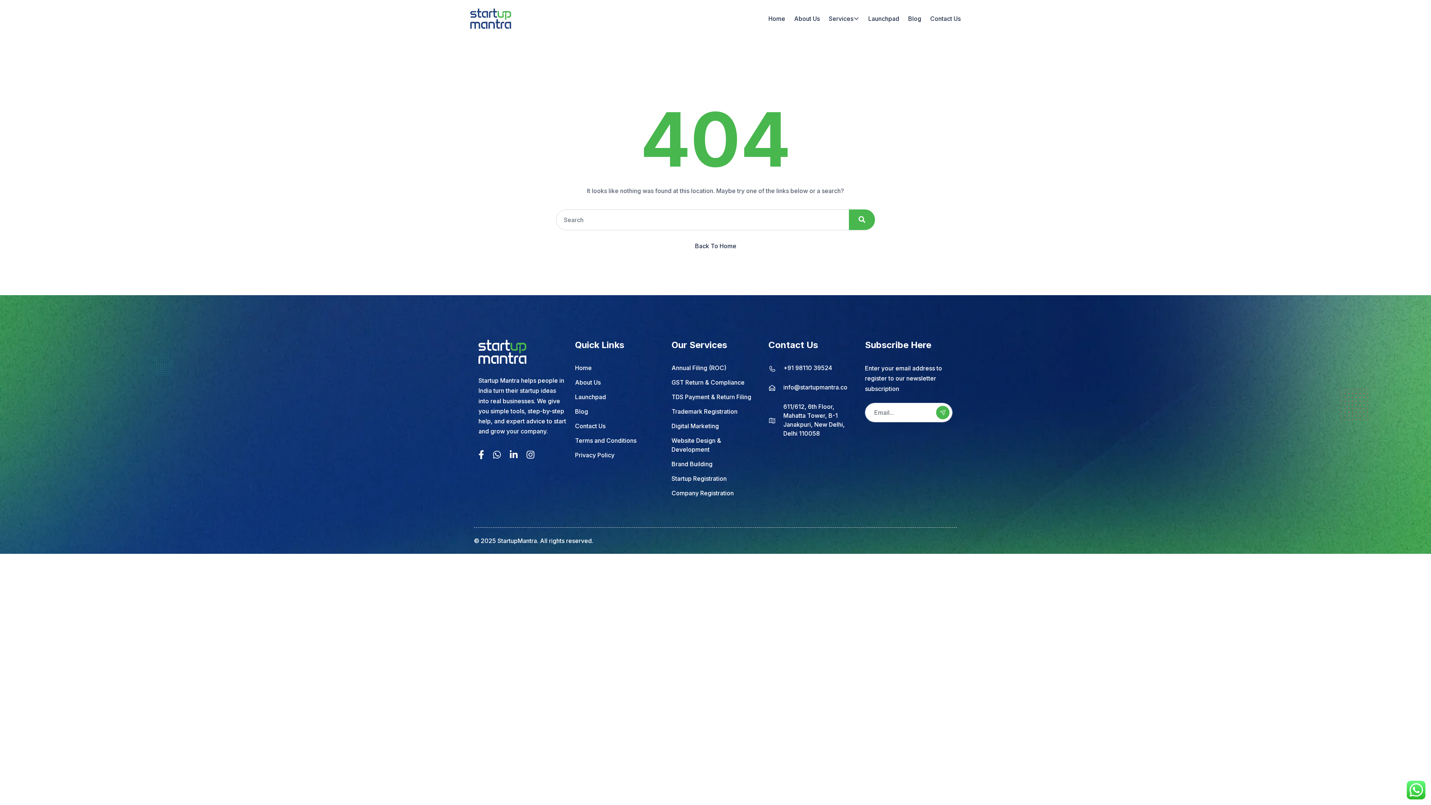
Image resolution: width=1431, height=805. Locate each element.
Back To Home (715, 246)
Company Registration (703, 493)
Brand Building (692, 464)
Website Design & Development (696, 445)
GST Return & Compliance (708, 382)
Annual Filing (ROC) (699, 368)
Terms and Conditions (605, 440)
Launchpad (883, 18)
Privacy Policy (595, 455)
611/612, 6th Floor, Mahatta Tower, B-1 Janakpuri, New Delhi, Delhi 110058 (814, 420)
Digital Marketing (695, 426)
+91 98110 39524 (807, 368)
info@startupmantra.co (815, 387)
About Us (807, 18)
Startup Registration (699, 478)
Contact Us (945, 18)
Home (776, 18)
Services (841, 18)
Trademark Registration (704, 411)
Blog (914, 18)
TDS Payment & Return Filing (711, 397)
